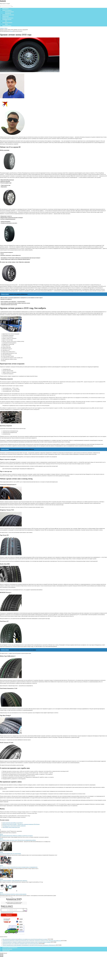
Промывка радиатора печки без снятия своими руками (13, 894)
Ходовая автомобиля (7, 22)
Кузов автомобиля (9, 11)
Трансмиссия (8, 13)
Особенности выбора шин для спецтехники (10, 853)
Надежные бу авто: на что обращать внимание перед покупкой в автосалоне (20, 943)
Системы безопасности (7, 17)
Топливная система (6, 19)
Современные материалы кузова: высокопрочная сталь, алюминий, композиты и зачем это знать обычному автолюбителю (31, 940)
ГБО (6, 21)
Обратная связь (6, 950)
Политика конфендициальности (9, 947)
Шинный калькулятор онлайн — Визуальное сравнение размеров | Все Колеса (21, 824)
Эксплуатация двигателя (8, 14)
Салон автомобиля (6, 25)
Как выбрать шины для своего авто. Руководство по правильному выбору (18, 840)
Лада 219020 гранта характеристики (11, 827)
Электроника (5, 16)
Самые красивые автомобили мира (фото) (12, 822)
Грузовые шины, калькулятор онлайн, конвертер (14, 825)
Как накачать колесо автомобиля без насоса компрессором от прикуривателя (18, 867)
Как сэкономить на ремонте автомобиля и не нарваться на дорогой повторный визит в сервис (24, 939)
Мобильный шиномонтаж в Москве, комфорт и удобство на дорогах (16, 835)
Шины (6, 24)
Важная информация (7, 949)
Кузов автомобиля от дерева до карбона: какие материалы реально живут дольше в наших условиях (26, 942)
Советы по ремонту (7, 10)
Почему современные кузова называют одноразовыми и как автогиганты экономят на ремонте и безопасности (29, 945)
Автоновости (5, 8)
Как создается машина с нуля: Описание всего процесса (13, 880)
